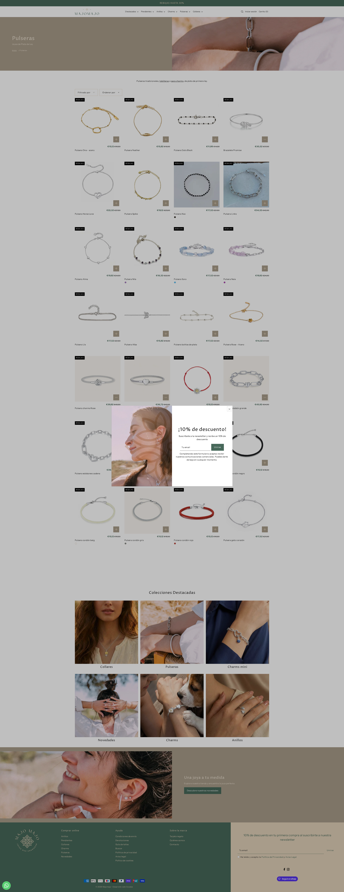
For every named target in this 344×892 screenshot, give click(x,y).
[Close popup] (229, 408)
